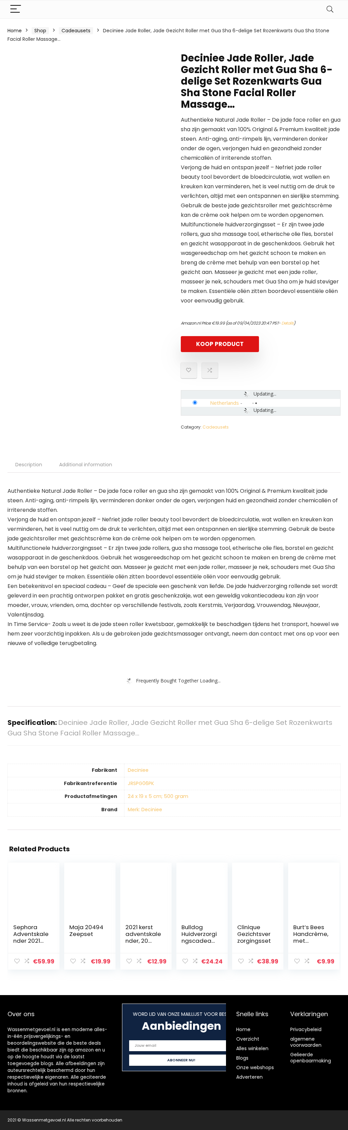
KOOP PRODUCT (220, 344)
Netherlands (224, 402)
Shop (40, 30)
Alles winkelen (252, 1048)
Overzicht (247, 1039)
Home (14, 30)
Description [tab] (28, 464)
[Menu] (15, 9)
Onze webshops (255, 1067)
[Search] (330, 9)
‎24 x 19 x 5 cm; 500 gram (158, 796)
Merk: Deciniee (145, 809)
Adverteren (249, 1077)
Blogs (242, 1058)
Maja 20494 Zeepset (86, 930)
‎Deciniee (138, 770)
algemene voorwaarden (305, 1042)
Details (287, 323)
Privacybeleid (305, 1029)
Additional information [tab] (85, 464)
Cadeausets (76, 30)
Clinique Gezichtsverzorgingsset (254, 934)
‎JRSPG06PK (141, 783)
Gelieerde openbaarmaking (310, 1057)
